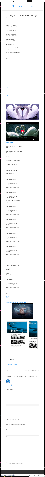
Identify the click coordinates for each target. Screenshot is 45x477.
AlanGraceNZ (13, 379)
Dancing (8, 79)
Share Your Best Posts (22, 6)
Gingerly (8, 75)
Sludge (8, 297)
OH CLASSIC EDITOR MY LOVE (10, 431)
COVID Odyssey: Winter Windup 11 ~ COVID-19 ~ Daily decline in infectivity (15, 422)
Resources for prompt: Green (9, 417)
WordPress (15, 364)
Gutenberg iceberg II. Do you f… (19, 463)
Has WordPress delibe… (11, 463)
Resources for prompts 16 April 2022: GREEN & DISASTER (13, 419)
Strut (8, 71)
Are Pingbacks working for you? (10, 434)
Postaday (11, 364)
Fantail (7, 436)
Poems (9, 364)
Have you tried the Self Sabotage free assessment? (12, 426)
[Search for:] (22, 405)
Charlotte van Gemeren (9, 142)
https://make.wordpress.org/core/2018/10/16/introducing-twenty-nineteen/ (17, 302)
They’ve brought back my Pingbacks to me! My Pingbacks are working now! (15, 424)
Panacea (8, 87)
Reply (11, 385)
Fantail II (7, 429)
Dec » (8, 457)
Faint (7, 83)
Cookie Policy (14, 475)
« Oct (6, 457)
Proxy (7, 95)
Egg (7, 91)
